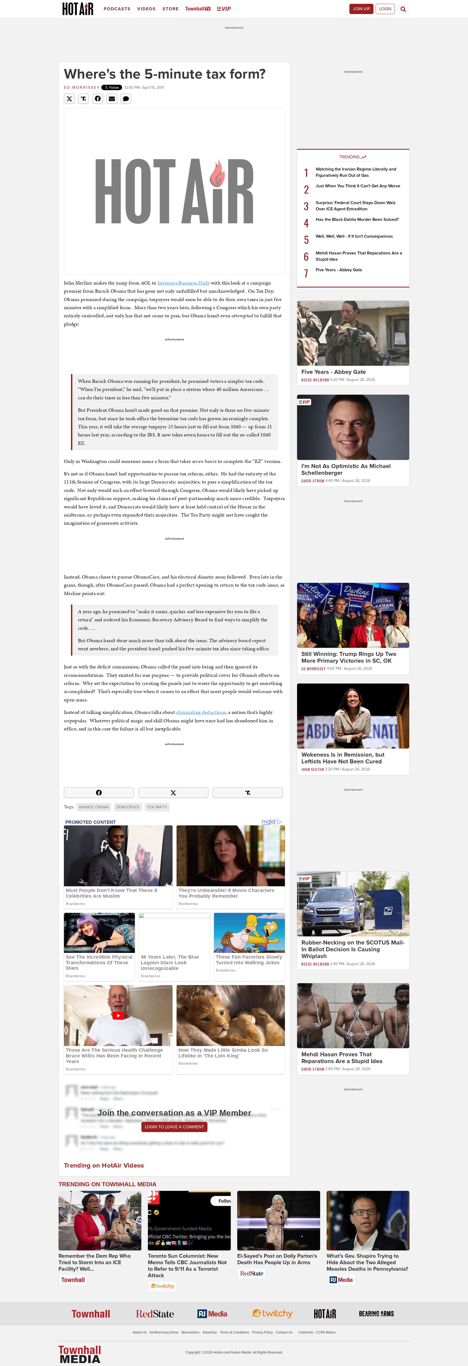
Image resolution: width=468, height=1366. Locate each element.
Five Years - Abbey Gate (339, 270)
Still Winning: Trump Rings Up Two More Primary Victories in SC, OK (348, 657)
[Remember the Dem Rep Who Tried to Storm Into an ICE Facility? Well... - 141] (99, 1220)
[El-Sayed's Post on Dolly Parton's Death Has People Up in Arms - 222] (278, 1220)
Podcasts (117, 9)
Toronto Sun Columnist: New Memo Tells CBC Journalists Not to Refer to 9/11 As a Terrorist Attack (187, 1266)
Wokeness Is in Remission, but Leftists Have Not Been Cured (342, 758)
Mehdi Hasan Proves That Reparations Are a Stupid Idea (341, 1058)
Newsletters (190, 1332)
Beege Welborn (315, 380)
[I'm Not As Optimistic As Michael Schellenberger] (353, 427)
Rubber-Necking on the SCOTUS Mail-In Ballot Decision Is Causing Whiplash (353, 949)
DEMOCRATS (127, 807)
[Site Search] (403, 9)
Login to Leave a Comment (174, 1127)
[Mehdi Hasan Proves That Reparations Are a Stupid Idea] (353, 1015)
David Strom (312, 480)
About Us (140, 1332)
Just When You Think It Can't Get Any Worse (358, 186)
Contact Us (284, 1332)
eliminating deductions (201, 712)
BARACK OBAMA (94, 807)
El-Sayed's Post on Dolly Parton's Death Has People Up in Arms (277, 1259)
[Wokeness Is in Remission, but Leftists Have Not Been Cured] (353, 715)
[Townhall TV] (199, 9)
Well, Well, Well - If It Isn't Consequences (354, 236)
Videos (146, 9)
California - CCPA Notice (317, 1332)
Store (170, 9)
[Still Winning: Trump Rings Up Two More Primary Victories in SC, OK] (353, 615)
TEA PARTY (157, 807)
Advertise (210, 1332)
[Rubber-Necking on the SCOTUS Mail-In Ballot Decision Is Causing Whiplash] (353, 903)
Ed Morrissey (82, 87)
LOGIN (385, 9)
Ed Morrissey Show (164, 1332)
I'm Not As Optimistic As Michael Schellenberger (346, 469)
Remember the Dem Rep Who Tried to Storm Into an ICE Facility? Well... (94, 1262)
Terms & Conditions (234, 1332)
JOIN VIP (361, 9)
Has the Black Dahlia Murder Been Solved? (357, 219)
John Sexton (312, 769)
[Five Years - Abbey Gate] (353, 333)
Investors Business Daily (184, 282)
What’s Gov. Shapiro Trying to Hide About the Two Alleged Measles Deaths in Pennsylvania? (367, 1262)
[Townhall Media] (79, 1354)
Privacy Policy (262, 1332)
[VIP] (225, 9)
